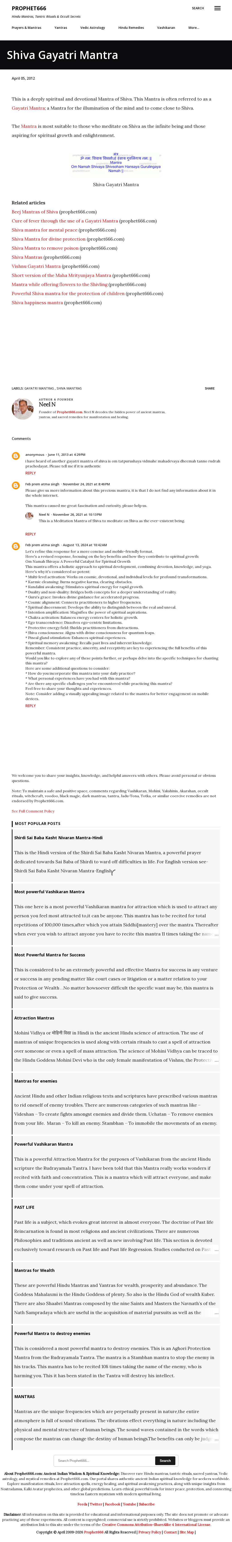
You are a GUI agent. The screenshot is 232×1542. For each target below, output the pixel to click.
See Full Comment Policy (33, 811)
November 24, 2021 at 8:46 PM (86, 484)
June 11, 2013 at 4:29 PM (66, 454)
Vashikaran (166, 27)
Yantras (61, 27)
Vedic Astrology (92, 27)
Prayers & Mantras (26, 27)
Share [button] (210, 388)
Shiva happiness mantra (37, 302)
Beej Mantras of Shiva (35, 212)
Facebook (112, 1504)
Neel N (44, 514)
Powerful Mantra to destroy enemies (52, 1333)
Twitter (96, 1504)
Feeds (82, 1504)
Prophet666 (29, 8)
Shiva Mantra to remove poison (45, 248)
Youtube (129, 1504)
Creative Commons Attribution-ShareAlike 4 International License (156, 1524)
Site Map (187, 1532)
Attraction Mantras (34, 1018)
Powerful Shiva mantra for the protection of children (68, 293)
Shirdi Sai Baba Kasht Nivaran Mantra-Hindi (58, 837)
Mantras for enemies (35, 1081)
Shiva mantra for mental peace (44, 230)
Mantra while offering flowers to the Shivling (59, 284)
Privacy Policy (149, 1532)
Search (165, 1461)
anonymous (34, 454)
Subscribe (147, 1504)
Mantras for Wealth (34, 1270)
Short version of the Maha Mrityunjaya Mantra (61, 275)
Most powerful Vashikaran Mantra (49, 891)
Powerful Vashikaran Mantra (43, 1144)
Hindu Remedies (131, 27)
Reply (30, 473)
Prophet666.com (69, 412)
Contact (170, 1532)
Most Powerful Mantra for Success (49, 954)
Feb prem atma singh (42, 484)
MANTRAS (24, 1396)
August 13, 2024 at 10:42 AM (85, 545)
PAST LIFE (24, 1207)
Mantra (29, 126)
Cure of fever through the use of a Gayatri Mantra (65, 221)
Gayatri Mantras (39, 388)
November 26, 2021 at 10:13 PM (77, 514)
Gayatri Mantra (28, 108)
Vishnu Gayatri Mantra (36, 266)
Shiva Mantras (27, 257)
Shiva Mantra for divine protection (49, 239)
